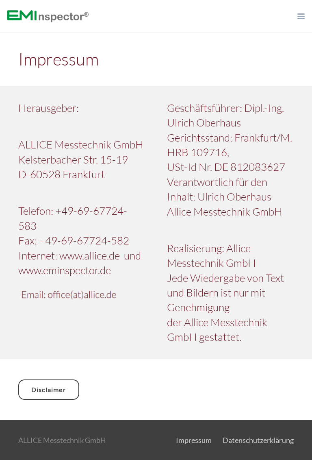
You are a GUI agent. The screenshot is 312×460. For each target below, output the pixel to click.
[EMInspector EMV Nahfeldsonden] (48, 16)
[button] (301, 16)
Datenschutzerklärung (258, 440)
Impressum (194, 440)
